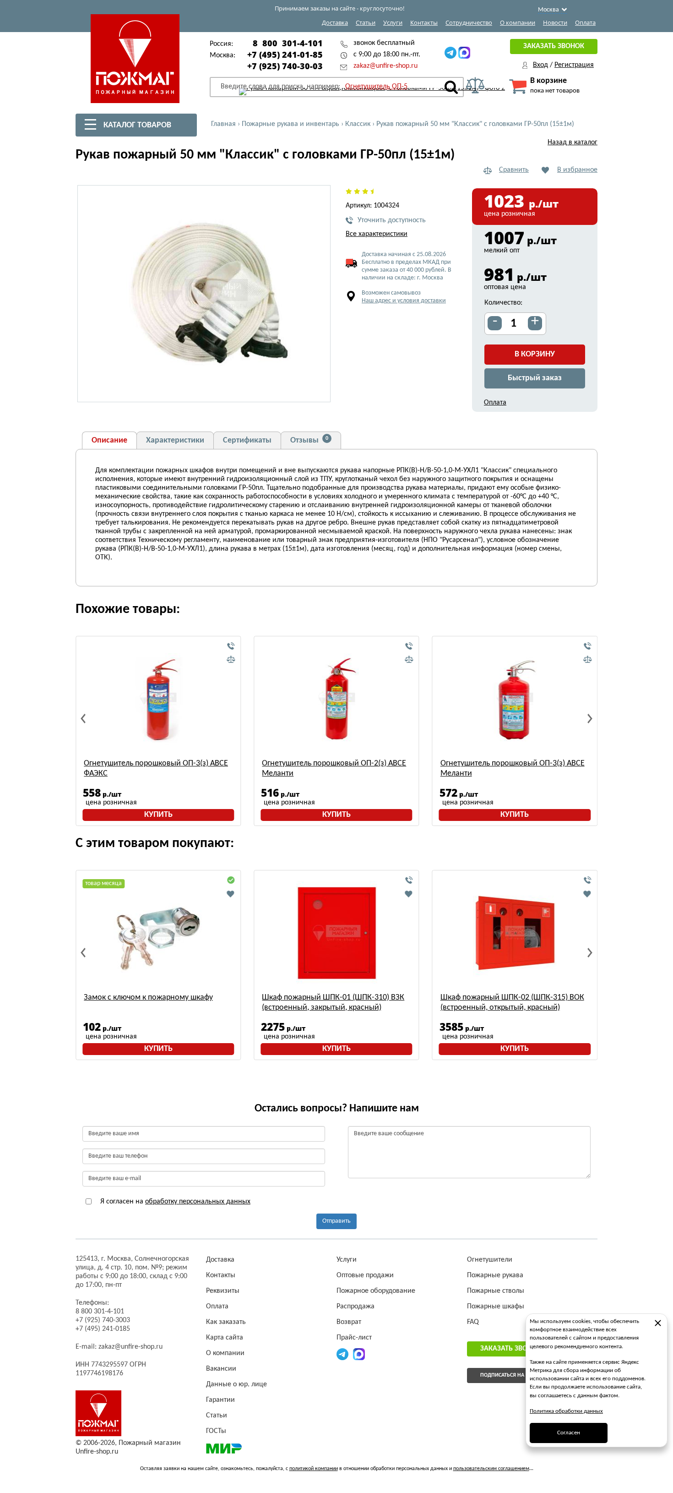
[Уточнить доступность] (231, 646)
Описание (109, 440)
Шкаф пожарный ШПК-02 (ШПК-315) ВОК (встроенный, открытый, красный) (512, 1002)
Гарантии (220, 1400)
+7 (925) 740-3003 (103, 1320)
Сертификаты (247, 440)
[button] (318, 389)
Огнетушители (489, 1259)
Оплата (585, 22)
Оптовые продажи (365, 1275)
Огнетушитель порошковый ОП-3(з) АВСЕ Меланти (512, 768)
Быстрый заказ (535, 378)
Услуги (392, 22)
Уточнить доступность (392, 220)
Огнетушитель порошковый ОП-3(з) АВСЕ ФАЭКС (156, 768)
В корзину (535, 354)
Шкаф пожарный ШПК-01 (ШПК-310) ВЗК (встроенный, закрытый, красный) (333, 1002)
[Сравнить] (231, 660)
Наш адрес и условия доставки (404, 300)
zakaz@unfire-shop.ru (385, 66)
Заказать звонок (553, 46)
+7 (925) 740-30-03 (285, 65)
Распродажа (355, 1306)
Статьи (365, 22)
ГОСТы (216, 1431)
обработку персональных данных (197, 1201)
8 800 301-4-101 (288, 43)
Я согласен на (174, 1201)
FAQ (473, 1322)
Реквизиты (222, 1291)
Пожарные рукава (495, 1275)
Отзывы (309, 440)
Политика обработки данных (566, 1411)
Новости (555, 22)
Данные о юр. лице (236, 1384)
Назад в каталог (572, 142)
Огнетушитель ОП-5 (376, 86)
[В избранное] (231, 894)
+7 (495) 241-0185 (103, 1329)
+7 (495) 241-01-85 (285, 54)
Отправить (336, 1221)
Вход (540, 65)
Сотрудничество (468, 22)
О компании (517, 22)
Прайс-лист (354, 1337)
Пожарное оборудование (375, 1291)
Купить (158, 814)
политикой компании (313, 1468)
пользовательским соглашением (491, 1468)
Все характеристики (376, 234)
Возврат (348, 1322)
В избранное (577, 170)
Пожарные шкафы (495, 1306)
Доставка (335, 22)
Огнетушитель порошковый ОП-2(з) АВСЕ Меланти (334, 768)
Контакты (424, 22)
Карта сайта (224, 1337)
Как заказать (226, 1322)
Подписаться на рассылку (515, 1375)
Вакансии (221, 1369)
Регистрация (574, 65)
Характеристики (175, 440)
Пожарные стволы (495, 1291)
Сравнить (514, 170)
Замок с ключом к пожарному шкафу (148, 997)
